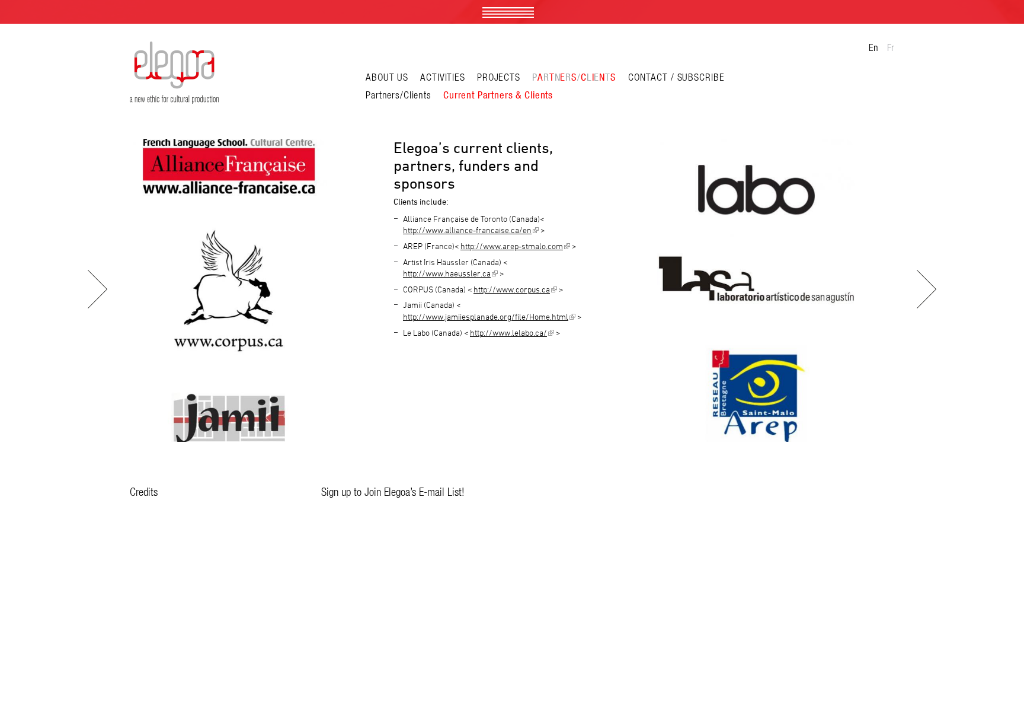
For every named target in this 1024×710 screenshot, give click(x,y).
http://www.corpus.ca (515, 289)
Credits (144, 491)
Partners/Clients (398, 95)
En (873, 47)
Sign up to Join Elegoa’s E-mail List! (393, 491)
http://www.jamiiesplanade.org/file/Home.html (489, 316)
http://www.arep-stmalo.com (515, 246)
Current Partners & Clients (498, 95)
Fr (890, 47)
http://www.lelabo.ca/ (512, 333)
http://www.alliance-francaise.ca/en (471, 230)
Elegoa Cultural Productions (174, 73)
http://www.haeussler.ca (450, 273)
